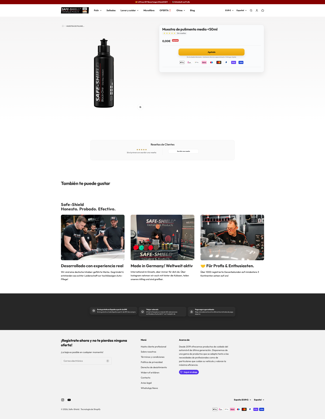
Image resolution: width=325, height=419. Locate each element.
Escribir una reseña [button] (183, 151)
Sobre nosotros (148, 351)
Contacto (145, 377)
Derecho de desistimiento (154, 367)
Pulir (96, 10)
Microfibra (149, 10)
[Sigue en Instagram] (62, 400)
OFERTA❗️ (165, 10)
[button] (169, 33)
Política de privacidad (151, 362)
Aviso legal (146, 382)
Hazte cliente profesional (153, 346)
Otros (179, 10)
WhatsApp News (149, 388)
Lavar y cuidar (128, 10)
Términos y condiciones (152, 356)
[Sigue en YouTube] (69, 400)
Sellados (111, 10)
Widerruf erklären (150, 372)
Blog (192, 10)
